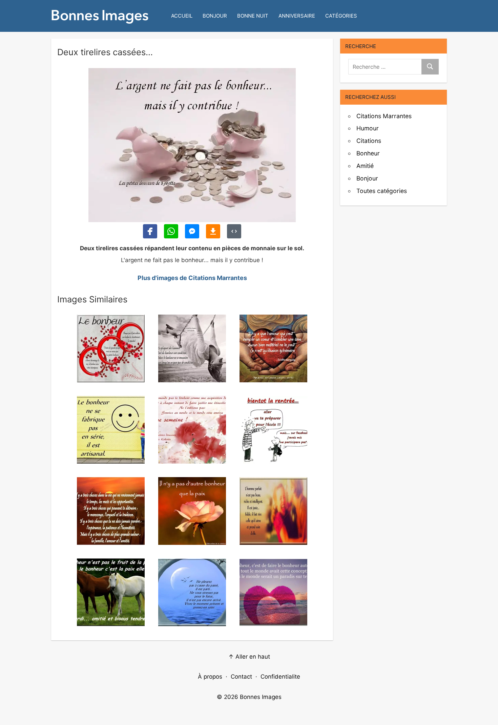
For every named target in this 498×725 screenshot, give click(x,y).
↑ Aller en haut (249, 656)
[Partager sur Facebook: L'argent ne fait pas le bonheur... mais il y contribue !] (150, 231)
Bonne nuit (252, 16)
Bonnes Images (261, 697)
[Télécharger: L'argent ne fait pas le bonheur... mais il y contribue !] (213, 231)
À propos (210, 676)
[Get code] (234, 231)
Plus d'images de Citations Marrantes (192, 277)
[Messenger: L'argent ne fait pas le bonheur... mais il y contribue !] (192, 231)
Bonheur (368, 153)
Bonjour (215, 16)
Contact (241, 676)
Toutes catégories (381, 190)
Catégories (341, 16)
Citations (368, 140)
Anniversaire (296, 16)
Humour (367, 128)
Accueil (181, 16)
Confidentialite (280, 676)
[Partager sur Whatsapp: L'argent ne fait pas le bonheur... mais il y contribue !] (171, 231)
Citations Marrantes (384, 116)
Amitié (365, 165)
